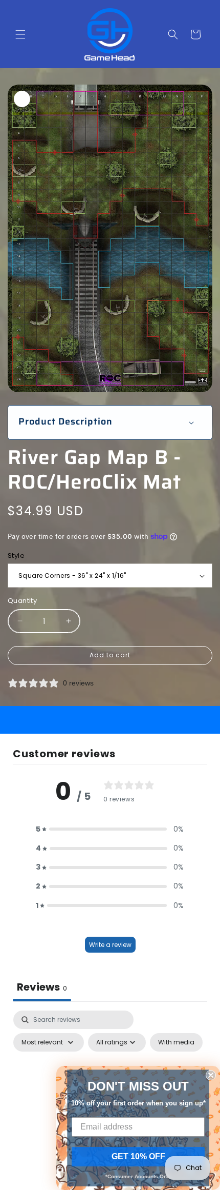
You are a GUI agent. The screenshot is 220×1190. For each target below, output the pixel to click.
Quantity (22, 601)
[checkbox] (176, 1042)
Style (16, 555)
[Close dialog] (211, 1075)
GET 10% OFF (138, 1156)
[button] (20, 34)
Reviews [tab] (42, 987)
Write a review (110, 944)
